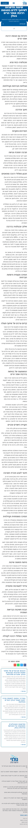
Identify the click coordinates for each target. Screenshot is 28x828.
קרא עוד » (23, 691)
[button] (13, 3)
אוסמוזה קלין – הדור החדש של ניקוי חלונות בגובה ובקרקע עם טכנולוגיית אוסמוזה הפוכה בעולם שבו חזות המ (14, 810)
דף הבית (24, 19)
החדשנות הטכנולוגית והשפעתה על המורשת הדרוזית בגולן (16, 726)
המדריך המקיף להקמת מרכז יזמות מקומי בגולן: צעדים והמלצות (14, 700)
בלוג (20, 19)
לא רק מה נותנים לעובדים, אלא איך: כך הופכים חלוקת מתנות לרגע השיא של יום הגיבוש (15, 787)
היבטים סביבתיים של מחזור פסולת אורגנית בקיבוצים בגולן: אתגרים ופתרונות (14, 672)
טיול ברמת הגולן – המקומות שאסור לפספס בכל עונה (14, 771)
